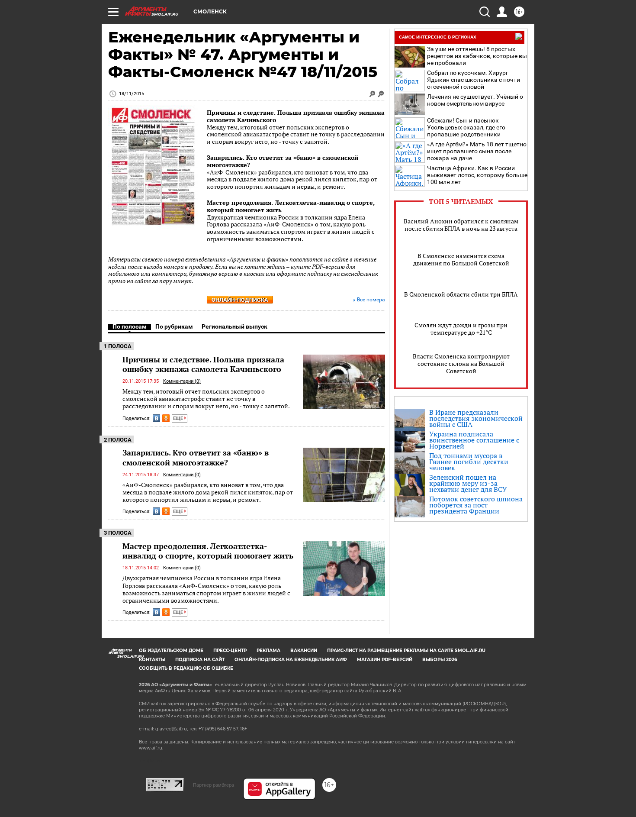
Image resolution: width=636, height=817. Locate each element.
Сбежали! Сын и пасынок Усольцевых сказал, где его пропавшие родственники (466, 127)
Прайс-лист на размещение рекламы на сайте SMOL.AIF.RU (406, 650)
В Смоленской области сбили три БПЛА (461, 294)
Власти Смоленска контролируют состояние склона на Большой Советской (461, 363)
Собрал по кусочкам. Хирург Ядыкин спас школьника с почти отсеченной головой (473, 79)
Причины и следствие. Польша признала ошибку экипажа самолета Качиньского (296, 116)
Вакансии (303, 650)
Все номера (371, 300)
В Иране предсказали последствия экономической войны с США (476, 418)
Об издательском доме (171, 650)
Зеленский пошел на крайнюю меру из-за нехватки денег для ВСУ (468, 483)
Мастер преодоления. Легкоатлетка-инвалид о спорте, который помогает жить (291, 206)
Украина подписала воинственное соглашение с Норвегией (474, 440)
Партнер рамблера (213, 785)
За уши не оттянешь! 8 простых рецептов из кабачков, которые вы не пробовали (477, 55)
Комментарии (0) (182, 381)
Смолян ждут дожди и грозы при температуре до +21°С (461, 328)
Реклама (268, 650)
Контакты (152, 659)
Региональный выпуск (234, 326)
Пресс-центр (230, 650)
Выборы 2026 (439, 659)
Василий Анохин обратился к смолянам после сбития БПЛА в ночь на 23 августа (461, 224)
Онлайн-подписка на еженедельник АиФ (290, 659)
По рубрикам (174, 326)
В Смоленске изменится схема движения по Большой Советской (461, 259)
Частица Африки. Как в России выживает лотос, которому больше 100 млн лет (477, 175)
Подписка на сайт (200, 659)
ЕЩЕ (178, 418)
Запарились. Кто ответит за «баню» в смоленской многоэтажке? (282, 161)
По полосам (129, 326)
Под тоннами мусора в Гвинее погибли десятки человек (468, 461)
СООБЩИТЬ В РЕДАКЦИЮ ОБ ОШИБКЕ (186, 668)
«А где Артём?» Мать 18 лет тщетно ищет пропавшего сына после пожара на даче (477, 151)
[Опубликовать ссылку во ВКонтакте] (156, 418)
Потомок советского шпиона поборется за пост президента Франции (476, 505)
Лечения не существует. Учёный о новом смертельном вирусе (475, 100)
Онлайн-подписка (240, 300)
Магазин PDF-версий (384, 659)
